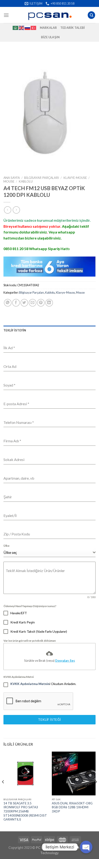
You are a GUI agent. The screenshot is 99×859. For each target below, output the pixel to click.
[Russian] (28, 28)
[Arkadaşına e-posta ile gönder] (32, 303)
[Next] (95, 791)
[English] (22, 28)
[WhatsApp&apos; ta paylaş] (8, 303)
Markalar (48, 28)
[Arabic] (16, 28)
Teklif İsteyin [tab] (14, 330)
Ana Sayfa (11, 178)
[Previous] (3, 791)
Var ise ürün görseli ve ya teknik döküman (29, 640)
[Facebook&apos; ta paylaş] (16, 303)
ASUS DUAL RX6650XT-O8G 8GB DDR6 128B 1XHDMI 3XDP (72, 807)
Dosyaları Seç (65, 660)
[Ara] (91, 15)
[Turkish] (34, 28)
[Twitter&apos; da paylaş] (24, 303)
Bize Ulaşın (50, 37)
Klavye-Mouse (75, 178)
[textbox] (48, 552)
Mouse (8, 181)
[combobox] (49, 552)
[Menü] (6, 15)
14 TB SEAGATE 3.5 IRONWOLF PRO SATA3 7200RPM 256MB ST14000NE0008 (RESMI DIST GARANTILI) (25, 811)
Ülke (6, 545)
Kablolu (26, 181)
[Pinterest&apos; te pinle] (41, 303)
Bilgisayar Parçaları (41, 178)
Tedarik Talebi (72, 28)
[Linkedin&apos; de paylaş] (49, 303)
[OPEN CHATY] (86, 847)
